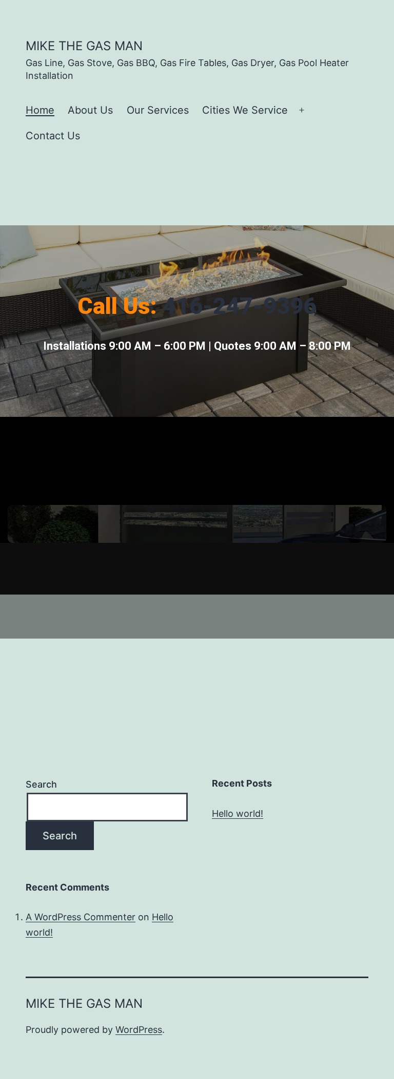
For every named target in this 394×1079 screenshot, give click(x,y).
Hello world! (237, 813)
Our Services (158, 110)
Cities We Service (245, 110)
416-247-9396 (240, 306)
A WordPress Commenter (80, 917)
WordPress (138, 1029)
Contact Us (53, 136)
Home (40, 110)
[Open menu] (301, 110)
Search (41, 784)
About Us (90, 110)
